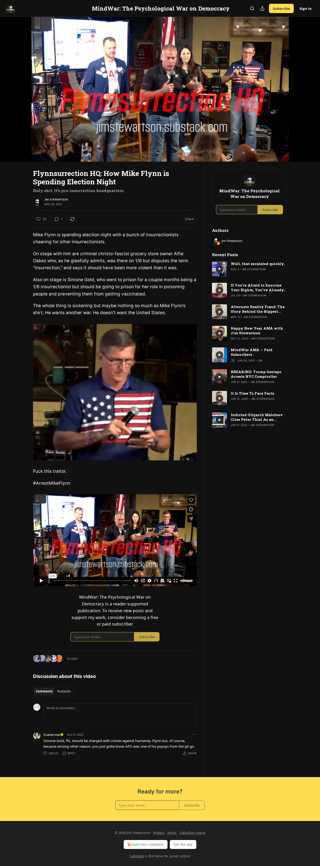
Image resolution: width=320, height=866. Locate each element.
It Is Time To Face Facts (252, 393)
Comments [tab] (44, 691)
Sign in (305, 8)
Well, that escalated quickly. (258, 263)
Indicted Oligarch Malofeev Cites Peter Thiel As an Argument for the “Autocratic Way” (258, 417)
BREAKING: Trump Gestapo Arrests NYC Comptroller (256, 374)
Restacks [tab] (64, 691)
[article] (249, 268)
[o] (219, 269)
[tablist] (53, 691)
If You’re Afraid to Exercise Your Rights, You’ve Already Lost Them (257, 287)
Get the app (183, 844)
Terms (172, 832)
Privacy (158, 832)
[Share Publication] (262, 8)
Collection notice (192, 832)
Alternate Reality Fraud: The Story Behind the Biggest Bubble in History (258, 309)
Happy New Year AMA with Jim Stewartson (257, 330)
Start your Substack (148, 844)
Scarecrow (51, 734)
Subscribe (281, 8)
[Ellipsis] (194, 734)
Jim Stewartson (56, 199)
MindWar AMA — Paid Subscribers (251, 352)
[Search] (252, 8)
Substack (137, 856)
